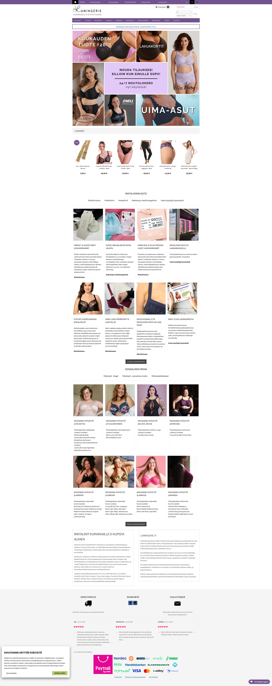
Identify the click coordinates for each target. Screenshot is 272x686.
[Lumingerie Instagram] (135, 603)
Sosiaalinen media (136, 369)
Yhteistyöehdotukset (160, 376)
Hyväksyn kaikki (59, 673)
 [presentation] (195, 151)
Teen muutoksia (11, 673)
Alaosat (108, 20)
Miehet (82, 2)
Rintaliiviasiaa (94, 200)
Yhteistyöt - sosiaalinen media (134, 376)
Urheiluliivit (109, 200)
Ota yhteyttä (153, 677)
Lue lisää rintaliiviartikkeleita (136, 362)
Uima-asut (129, 20)
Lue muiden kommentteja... (83, 652)
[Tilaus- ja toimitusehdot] (88, 604)
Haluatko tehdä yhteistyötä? (136, 524)
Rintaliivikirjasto (130, 2)
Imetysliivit (123, 200)
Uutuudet (77, 20)
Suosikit (176, 20)
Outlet (167, 20)
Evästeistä (118, 677)
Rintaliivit (98, 20)
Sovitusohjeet (113, 2)
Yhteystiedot (145, 2)
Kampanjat (156, 20)
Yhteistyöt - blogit (110, 376)
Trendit (87, 20)
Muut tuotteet (143, 20)
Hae (195, 13)
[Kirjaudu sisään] (187, 2)
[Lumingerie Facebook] (130, 603)
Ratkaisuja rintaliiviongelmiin (144, 200)
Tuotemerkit (162, 2)
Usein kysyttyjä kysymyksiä (172, 200)
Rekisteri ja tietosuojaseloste (135, 677)
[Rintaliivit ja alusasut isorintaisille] (75, 2)
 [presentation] (76, 151)
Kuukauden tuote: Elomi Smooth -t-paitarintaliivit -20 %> (136, 26)
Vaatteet (119, 20)
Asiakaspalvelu (95, 2)
